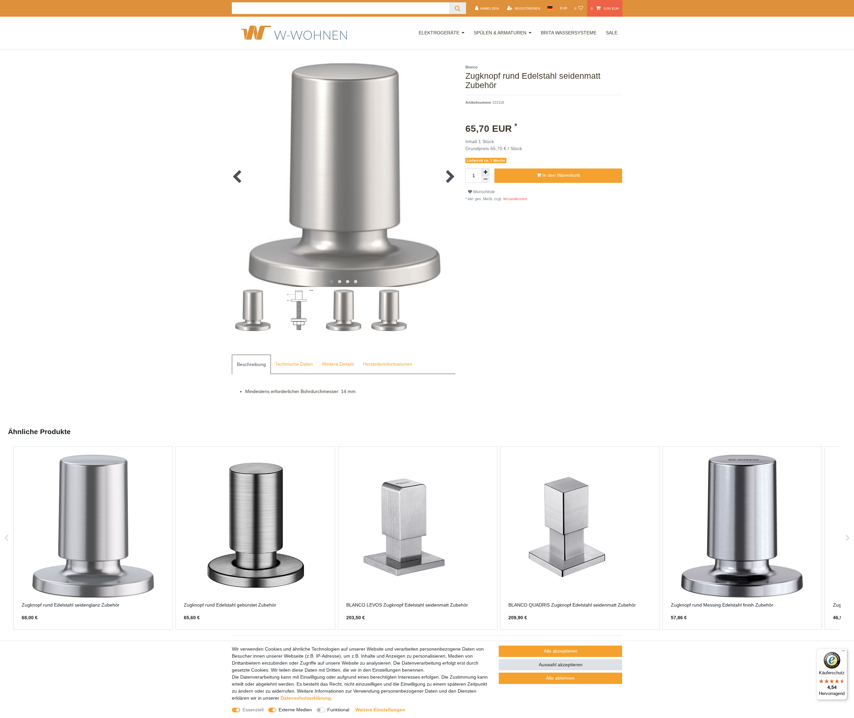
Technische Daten (294, 364)
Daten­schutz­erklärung (306, 698)
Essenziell (253, 709)
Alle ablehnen (560, 678)
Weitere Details (338, 364)
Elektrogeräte (439, 32)
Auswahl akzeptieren (560, 664)
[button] (6, 538)
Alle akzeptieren (560, 651)
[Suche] (457, 8)
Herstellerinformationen (387, 364)
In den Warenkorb (560, 175)
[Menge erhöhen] (485, 172)
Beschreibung (251, 364)
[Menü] (843, 652)
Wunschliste (483, 192)
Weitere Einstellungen (380, 709)
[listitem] (93, 538)
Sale (611, 32)
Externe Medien (295, 709)
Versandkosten (514, 199)
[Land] (550, 8)
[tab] (251, 364)
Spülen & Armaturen (500, 32)
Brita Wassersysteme (568, 32)
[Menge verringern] (485, 179)
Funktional (338, 709)
